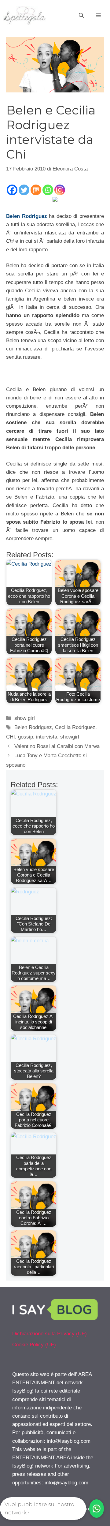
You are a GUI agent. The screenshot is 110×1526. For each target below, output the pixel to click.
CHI (10, 737)
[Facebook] (12, 190)
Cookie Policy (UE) (34, 1345)
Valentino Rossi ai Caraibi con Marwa (57, 746)
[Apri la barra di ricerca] (81, 15)
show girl (24, 718)
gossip (25, 737)
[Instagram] (59, 190)
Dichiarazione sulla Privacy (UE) (49, 1334)
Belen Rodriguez (26, 216)
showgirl (69, 737)
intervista (46, 737)
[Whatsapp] (47, 190)
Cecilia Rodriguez (75, 727)
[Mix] (36, 190)
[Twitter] (24, 190)
